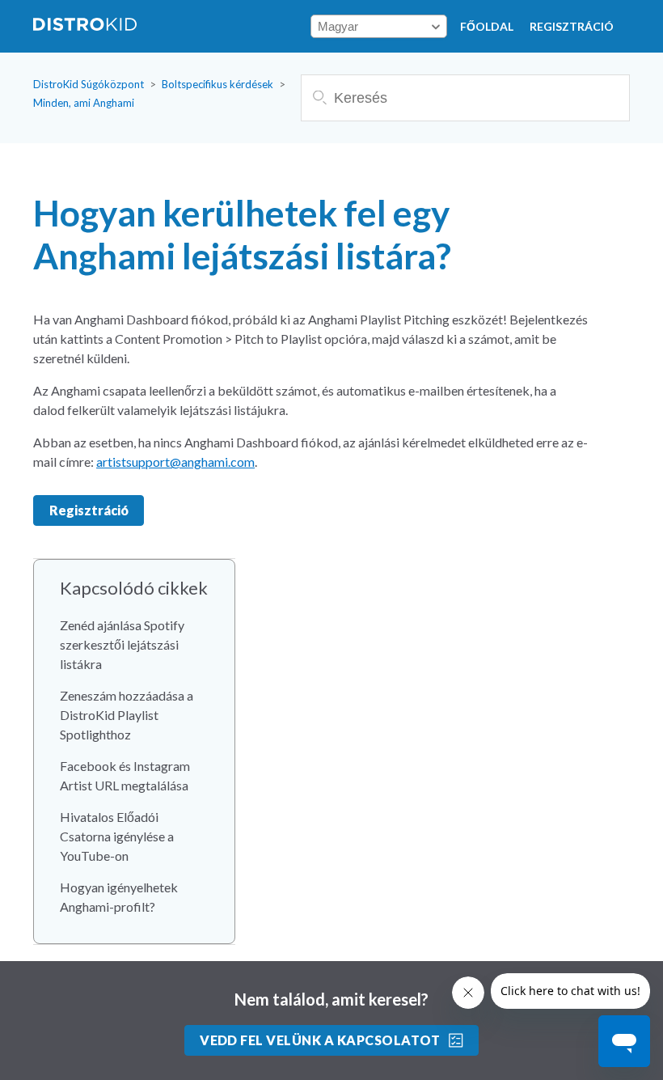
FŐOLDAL (486, 26)
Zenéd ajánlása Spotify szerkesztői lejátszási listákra (122, 644)
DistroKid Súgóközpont (88, 84)
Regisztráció (572, 26)
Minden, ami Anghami (83, 102)
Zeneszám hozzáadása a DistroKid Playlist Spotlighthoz (126, 715)
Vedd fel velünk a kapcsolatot (320, 1040)
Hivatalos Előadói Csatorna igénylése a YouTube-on (117, 836)
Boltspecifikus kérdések (217, 84)
